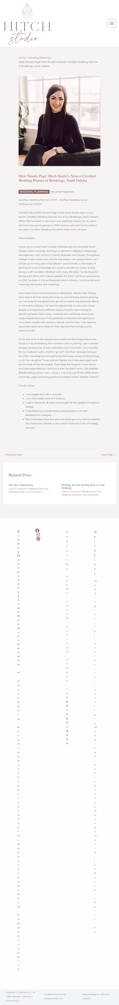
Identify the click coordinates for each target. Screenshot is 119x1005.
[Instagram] (38, 535)
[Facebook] (37, 530)
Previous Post (12, 454)
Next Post (108, 454)
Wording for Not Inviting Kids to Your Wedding (83, 486)
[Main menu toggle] (112, 23)
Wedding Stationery (72, 495)
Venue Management (95, 819)
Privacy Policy (12, 1000)
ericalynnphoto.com (53, 998)
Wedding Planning (34, 191)
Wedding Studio (17, 492)
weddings (74, 314)
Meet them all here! (75, 229)
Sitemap (27, 996)
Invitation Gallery (95, 689)
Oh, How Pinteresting (21, 485)
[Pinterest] (38, 539)
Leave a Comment (18, 489)
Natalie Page (49, 212)
